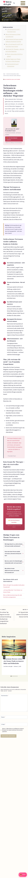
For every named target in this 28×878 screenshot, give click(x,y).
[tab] (12, 676)
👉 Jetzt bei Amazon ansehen (12, 139)
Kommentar (4, 696)
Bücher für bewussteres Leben (13, 74)
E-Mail (3, 724)
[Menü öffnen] (23, 3)
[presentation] (14, 648)
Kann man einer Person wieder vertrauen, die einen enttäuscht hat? (13, 553)
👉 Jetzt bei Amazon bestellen (14, 521)
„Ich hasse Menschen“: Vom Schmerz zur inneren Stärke (12, 591)
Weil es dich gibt (8, 666)
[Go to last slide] (4, 657)
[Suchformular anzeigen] (14, 3)
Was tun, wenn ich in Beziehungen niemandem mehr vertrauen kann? (13, 562)
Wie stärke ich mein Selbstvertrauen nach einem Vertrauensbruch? (12, 570)
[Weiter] (24, 657)
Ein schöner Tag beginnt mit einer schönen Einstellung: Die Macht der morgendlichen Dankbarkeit (5, 616)
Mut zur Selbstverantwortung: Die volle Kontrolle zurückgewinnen (12, 596)
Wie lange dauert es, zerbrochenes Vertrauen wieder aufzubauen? (13, 545)
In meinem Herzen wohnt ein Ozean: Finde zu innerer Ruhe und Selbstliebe (14, 661)
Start (4, 74)
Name (3, 717)
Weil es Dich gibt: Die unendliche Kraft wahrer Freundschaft (13, 586)
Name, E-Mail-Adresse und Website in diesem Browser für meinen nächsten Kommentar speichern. (13, 730)
